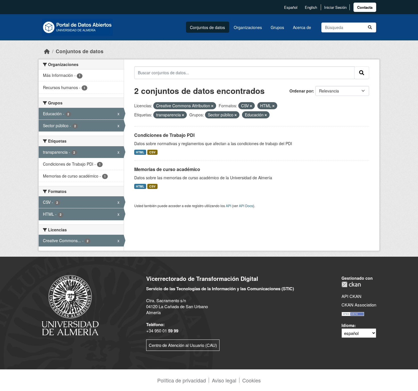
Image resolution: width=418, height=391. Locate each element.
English (311, 7)
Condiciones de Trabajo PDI (164, 135)
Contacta (365, 7)
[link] (364, 7)
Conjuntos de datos (207, 27)
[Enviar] (370, 27)
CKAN (351, 284)
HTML (140, 152)
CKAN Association (359, 305)
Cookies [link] (251, 380)
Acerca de (302, 27)
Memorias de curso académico (167, 169)
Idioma (348, 325)
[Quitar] (212, 106)
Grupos (277, 27)
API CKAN (351, 296)
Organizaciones (248, 27)
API (228, 205)
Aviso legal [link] (224, 380)
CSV (152, 152)
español (290, 7)
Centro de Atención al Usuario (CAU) (183, 345)
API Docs (246, 205)
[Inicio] (47, 51)
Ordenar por (301, 91)
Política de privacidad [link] (181, 380)
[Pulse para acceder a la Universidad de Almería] (70, 305)
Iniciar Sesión (335, 7)
